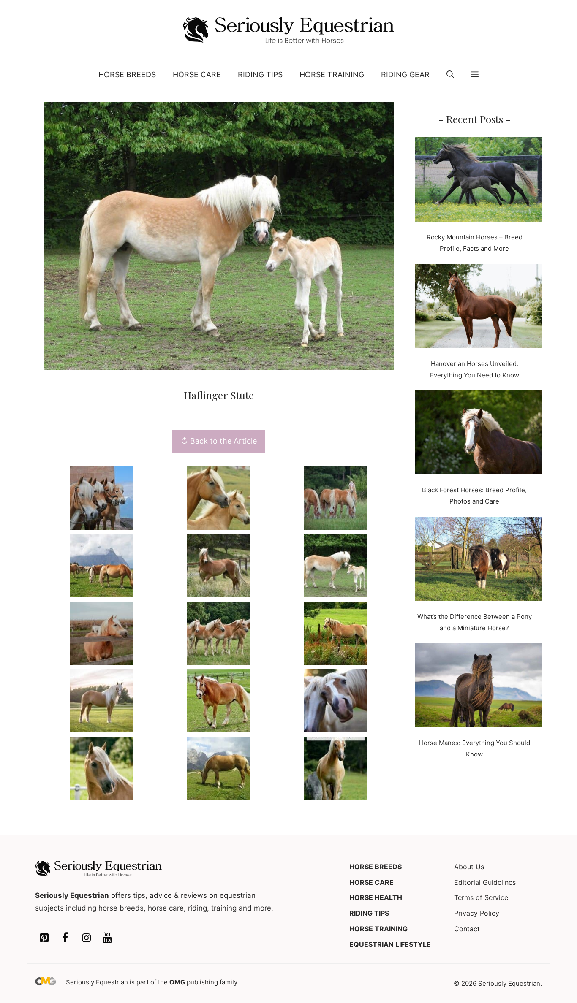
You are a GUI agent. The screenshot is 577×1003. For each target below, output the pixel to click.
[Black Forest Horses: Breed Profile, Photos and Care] (478, 434)
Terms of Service (481, 897)
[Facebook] (65, 938)
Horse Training (331, 74)
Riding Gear (405, 74)
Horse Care (197, 74)
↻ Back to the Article (219, 440)
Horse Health (375, 897)
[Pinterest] (44, 938)
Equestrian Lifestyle (390, 944)
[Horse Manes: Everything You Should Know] (478, 687)
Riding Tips (260, 74)
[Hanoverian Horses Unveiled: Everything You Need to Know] (478, 308)
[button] (450, 74)
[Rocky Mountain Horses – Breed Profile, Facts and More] (478, 181)
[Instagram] (86, 938)
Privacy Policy (476, 913)
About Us (469, 866)
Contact (467, 928)
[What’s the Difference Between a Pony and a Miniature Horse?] (478, 561)
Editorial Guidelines (485, 882)
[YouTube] (107, 938)
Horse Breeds (127, 74)
